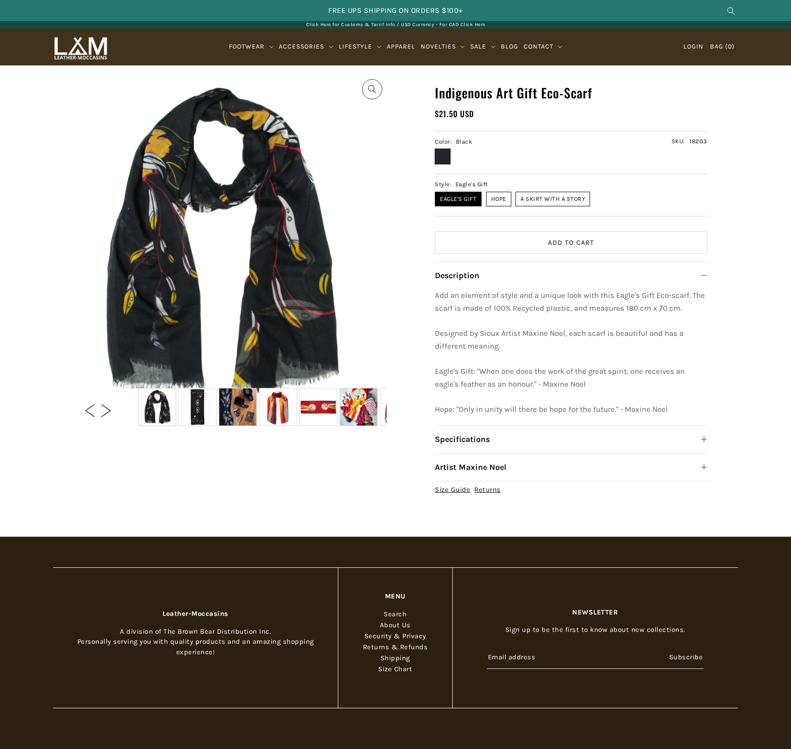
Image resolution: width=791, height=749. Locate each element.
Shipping (395, 658)
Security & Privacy (395, 636)
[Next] (106, 410)
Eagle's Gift (458, 198)
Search (395, 614)
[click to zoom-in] (372, 89)
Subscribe (686, 656)
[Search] (731, 10)
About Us (395, 625)
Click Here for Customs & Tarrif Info (351, 24)
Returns (487, 489)
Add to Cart (571, 242)
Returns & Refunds (395, 647)
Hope (498, 198)
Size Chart (395, 669)
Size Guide (452, 489)
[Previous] (90, 410)
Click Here (473, 24)
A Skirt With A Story (552, 198)
